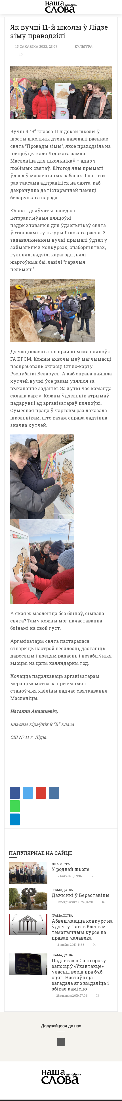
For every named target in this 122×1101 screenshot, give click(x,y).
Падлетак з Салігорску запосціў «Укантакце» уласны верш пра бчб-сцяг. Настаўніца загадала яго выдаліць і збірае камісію (80, 974)
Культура (83, 46)
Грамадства (62, 890)
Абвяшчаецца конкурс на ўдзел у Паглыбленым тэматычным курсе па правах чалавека (82, 929)
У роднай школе (70, 869)
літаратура (61, 864)
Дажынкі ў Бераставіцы (81, 895)
